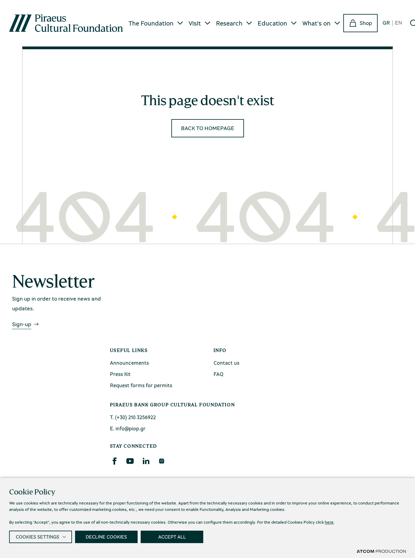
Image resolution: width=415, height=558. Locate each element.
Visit (195, 23)
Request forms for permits (141, 385)
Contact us (226, 362)
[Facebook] (114, 461)
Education (272, 23)
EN (398, 23)
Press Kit (120, 373)
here (329, 522)
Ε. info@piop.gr (128, 428)
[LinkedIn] (146, 461)
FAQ (218, 373)
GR (386, 23)
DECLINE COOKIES (106, 536)
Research (229, 23)
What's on (316, 23)
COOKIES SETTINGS (37, 536)
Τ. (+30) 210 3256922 (133, 417)
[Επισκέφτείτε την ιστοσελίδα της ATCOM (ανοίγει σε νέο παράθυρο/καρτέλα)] (381, 551)
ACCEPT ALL (172, 536)
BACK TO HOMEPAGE (207, 128)
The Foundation (151, 23)
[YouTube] (130, 461)
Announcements (129, 362)
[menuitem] (156, 23)
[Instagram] (161, 461)
